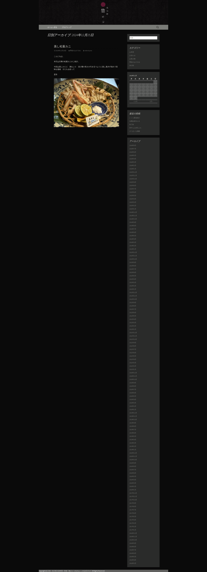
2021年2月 (132, 366)
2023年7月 (132, 269)
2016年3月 (132, 563)
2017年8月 (132, 506)
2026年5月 (132, 155)
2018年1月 (132, 490)
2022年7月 (132, 309)
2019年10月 (133, 419)
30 (131, 98)
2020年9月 (132, 383)
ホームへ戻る (52, 27)
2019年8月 (132, 426)
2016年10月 (133, 540)
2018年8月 (132, 466)
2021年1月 (132, 369)
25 (139, 95)
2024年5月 (132, 236)
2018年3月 (132, 483)
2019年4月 (132, 440)
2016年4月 (132, 560)
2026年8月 (132, 145)
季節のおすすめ (75, 51)
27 (147, 95)
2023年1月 (132, 289)
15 (155, 88)
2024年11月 (133, 216)
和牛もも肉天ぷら (135, 128)
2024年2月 (132, 246)
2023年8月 (132, 266)
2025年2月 (132, 206)
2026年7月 (132, 149)
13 (147, 88)
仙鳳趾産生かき (134, 121)
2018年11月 (133, 456)
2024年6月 (132, 232)
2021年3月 (132, 363)
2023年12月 (133, 252)
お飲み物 (132, 59)
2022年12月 (133, 292)
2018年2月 (132, 486)
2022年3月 (132, 323)
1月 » (151, 101)
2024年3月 (132, 242)
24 (135, 95)
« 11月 (135, 101)
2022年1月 (132, 329)
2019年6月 (132, 433)
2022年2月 (132, 326)
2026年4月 (132, 159)
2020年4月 (132, 399)
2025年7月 (132, 189)
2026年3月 (132, 162)
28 (151, 95)
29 (155, 95)
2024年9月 (132, 222)
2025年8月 (132, 185)
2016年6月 (132, 553)
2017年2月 (132, 526)
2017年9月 (132, 503)
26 (143, 95)
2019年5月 (132, 436)
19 (143, 92)
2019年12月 (133, 413)
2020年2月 (132, 406)
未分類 (131, 65)
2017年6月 (132, 513)
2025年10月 (133, 179)
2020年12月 (133, 373)
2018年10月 (133, 460)
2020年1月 (132, 409)
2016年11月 (133, 536)
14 (151, 88)
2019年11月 (133, 416)
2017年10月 (133, 500)
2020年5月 (132, 396)
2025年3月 (132, 202)
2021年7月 (132, 349)
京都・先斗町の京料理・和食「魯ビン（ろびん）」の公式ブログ (69, 571)
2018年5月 (132, 476)
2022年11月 (133, 296)
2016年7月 (132, 550)
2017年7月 (132, 510)
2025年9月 (132, 182)
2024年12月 (133, 212)
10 (135, 88)
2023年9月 (132, 262)
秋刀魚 (131, 124)
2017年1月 (132, 530)
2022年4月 (132, 319)
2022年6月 (132, 313)
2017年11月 (133, 496)
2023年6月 (132, 272)
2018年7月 (132, 470)
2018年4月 (132, 480)
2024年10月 (133, 219)
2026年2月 (132, 165)
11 (139, 88)
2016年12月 (133, 533)
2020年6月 (132, 393)
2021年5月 (132, 356)
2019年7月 (132, 430)
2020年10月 (133, 379)
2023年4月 (132, 279)
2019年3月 (132, 443)
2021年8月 (132, 346)
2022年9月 (132, 302)
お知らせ (132, 55)
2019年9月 (132, 423)
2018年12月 (133, 453)
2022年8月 (132, 306)
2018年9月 (132, 463)
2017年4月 (132, 520)
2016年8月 (132, 547)
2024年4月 (132, 239)
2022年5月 (132, 316)
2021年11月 (133, 336)
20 (147, 92)
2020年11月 (133, 376)
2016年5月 (132, 557)
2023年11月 (133, 256)
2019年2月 (132, 446)
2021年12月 (133, 333)
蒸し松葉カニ (62, 46)
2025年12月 (133, 172)
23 (131, 95)
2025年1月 (132, 209)
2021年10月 (133, 339)
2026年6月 (132, 152)
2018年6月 (132, 473)
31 (135, 98)
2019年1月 (132, 450)
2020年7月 (132, 389)
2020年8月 (132, 386)
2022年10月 (133, 299)
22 (155, 92)
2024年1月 (132, 249)
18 (139, 92)
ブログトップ (66, 27)
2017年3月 (132, 523)
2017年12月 (133, 493)
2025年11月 (133, 175)
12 (143, 88)
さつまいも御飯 (134, 131)
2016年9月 (132, 543)
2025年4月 (132, 199)
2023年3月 (132, 282)
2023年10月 (133, 259)
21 (151, 92)
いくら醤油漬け (134, 118)
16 (131, 92)
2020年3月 (132, 403)
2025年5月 (132, 195)
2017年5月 (132, 516)
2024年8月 (132, 226)
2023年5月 (132, 276)
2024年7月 (132, 229)
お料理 (131, 52)
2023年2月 (132, 286)
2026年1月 (132, 169)
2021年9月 (132, 343)
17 (135, 92)
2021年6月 (132, 353)
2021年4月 (132, 359)
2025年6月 (132, 192)
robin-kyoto (88, 51)
